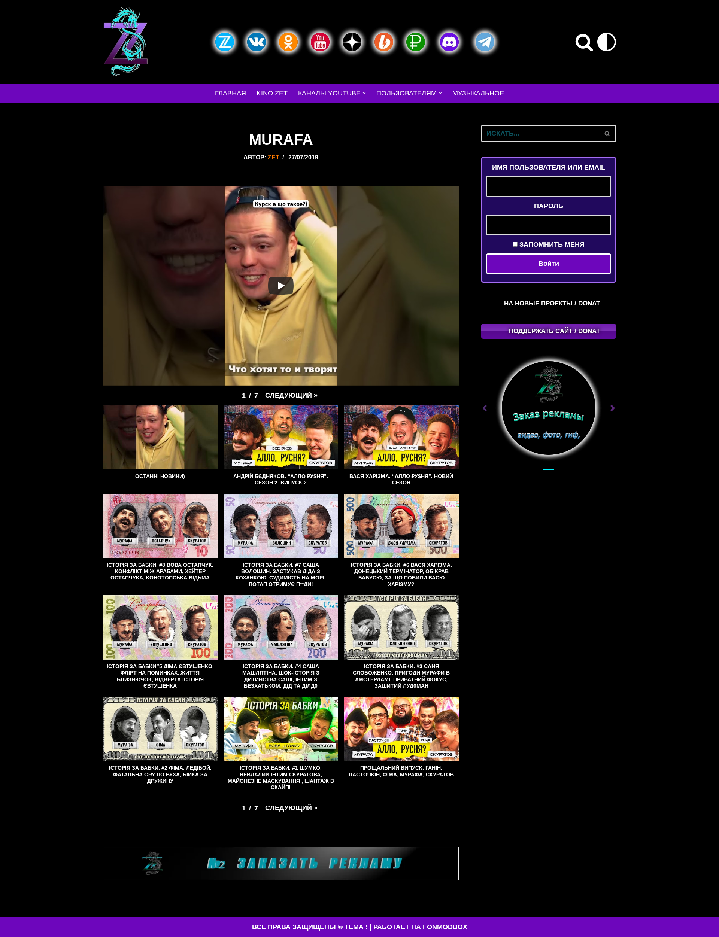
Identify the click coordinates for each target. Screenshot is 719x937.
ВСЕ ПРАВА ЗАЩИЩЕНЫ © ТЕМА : (310, 927)
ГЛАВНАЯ (230, 93)
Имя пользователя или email (548, 167)
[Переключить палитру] (606, 42)
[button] (364, 93)
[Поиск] (584, 42)
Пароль (548, 206)
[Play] (281, 286)
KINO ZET (272, 93)
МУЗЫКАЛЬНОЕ (478, 93)
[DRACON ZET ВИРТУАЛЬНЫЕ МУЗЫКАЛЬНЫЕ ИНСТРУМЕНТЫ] (125, 42)
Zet (273, 157)
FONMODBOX (445, 927)
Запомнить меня (551, 244)
